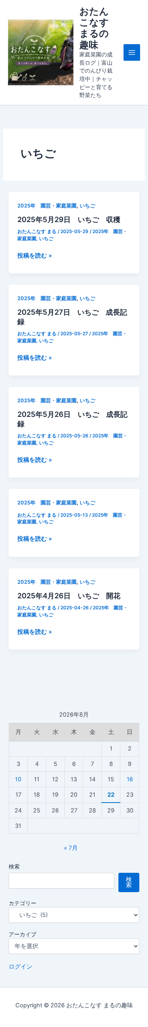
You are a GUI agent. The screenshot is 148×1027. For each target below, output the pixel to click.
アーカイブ (22, 934)
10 (18, 779)
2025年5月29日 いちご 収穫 (68, 219)
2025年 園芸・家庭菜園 (47, 206)
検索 (14, 866)
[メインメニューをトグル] (132, 52)
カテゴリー (22, 903)
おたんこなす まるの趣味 (94, 28)
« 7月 (71, 847)
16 (130, 779)
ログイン (20, 966)
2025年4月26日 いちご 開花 (68, 595)
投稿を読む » (34, 256)
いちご (87, 206)
